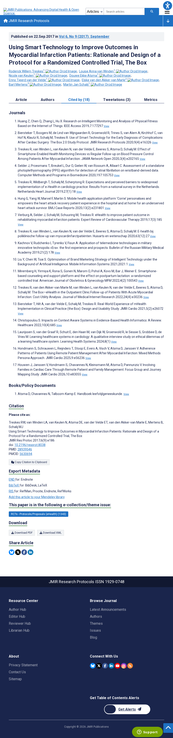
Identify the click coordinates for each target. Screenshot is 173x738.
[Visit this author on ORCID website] (61, 71)
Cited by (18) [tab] (79, 100)
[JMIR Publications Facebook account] (105, 666)
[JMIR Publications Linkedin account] (111, 666)
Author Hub (17, 609)
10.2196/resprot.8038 (30, 445)
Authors (96, 616)
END (12, 479)
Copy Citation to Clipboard (30, 462)
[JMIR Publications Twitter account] (99, 666)
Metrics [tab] (150, 100)
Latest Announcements (108, 609)
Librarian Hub (19, 630)
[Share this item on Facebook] (24, 552)
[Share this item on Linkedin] (30, 552)
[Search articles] (152, 11)
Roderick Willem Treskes (27, 71)
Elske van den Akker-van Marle (104, 80)
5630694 (26, 454)
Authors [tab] (48, 100)
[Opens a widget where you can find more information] (147, 732)
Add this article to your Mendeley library (37, 497)
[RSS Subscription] (130, 666)
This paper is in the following (60, 504)
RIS (11, 491)
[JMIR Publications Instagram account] (124, 666)
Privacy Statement (23, 665)
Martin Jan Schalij (76, 84)
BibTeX (14, 485)
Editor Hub (17, 616)
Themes (96, 623)
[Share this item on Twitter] (18, 552)
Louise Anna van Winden (97, 71)
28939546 (25, 449)
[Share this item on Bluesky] (11, 552)
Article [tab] (21, 100)
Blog (93, 637)
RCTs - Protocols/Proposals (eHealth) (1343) (38, 514)
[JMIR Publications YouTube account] (117, 666)
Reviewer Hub (20, 623)
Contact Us (17, 672)
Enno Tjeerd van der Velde (28, 80)
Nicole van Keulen (22, 75)
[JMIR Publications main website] (41, 11)
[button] (167, 5)
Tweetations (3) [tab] (116, 100)
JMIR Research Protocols (28, 21)
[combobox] (124, 11)
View (106, 126)
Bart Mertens (19, 84)
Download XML (51, 532)
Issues (95, 630)
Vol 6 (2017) (84, 36)
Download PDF (23, 532)
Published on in (60, 36)
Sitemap (15, 679)
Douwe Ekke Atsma (84, 75)
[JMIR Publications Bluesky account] (93, 666)
